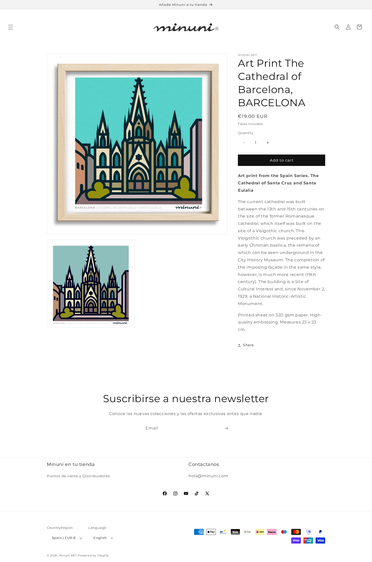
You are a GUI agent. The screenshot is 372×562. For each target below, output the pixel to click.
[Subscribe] (226, 428)
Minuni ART (68, 555)
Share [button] (248, 345)
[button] (10, 27)
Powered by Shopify (93, 555)
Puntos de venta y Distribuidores (78, 476)
